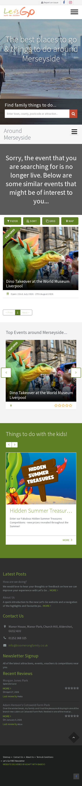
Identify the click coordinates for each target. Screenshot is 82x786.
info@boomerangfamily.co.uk (28, 645)
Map (71, 221)
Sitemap (6, 757)
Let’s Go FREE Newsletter (14, 761)
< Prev (9, 312)
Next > (26, 312)
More (66, 540)
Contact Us (18, 757)
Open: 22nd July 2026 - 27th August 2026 (32, 294)
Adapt (28, 764)
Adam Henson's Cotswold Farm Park (26, 705)
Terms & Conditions (45, 757)
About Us (9, 597)
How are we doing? (15, 582)
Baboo (41, 764)
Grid (52, 221)
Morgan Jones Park (15, 680)
